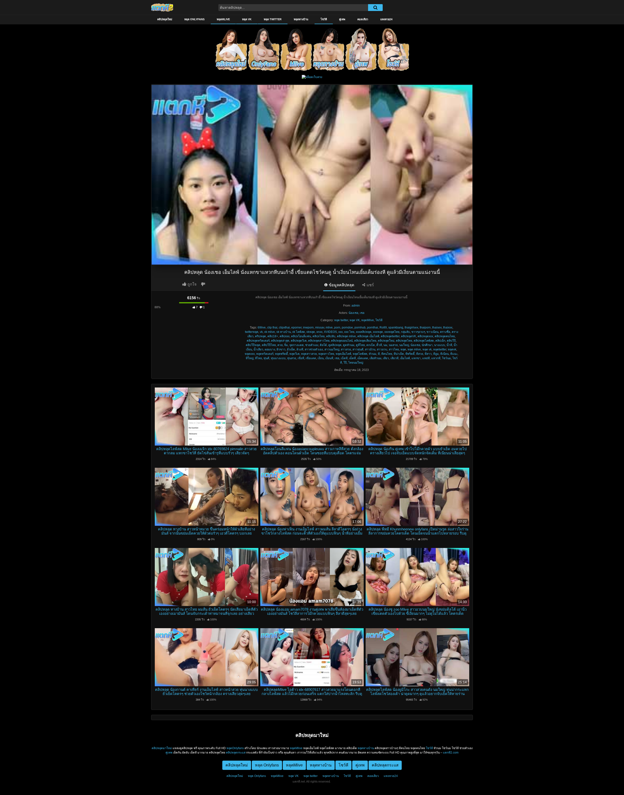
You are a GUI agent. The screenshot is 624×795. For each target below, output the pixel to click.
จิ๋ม (286, 345)
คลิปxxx (285, 336)
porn (337, 327)
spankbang (395, 327)
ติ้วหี (379, 345)
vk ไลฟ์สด (298, 332)
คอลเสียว (362, 19)
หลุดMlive (223, 19)
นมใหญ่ (404, 345)
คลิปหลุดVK (408, 336)
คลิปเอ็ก (440, 340)
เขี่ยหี (301, 358)
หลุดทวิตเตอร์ (264, 354)
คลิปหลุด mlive (346, 336)
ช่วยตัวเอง (311, 345)
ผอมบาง (270, 349)
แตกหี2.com (450, 752)
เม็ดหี (352, 358)
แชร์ (370, 285)
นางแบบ (439, 345)
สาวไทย (394, 349)
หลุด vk (427, 349)
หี (379, 354)
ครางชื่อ (445, 332)
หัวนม (372, 354)
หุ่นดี (266, 358)
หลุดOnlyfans (235, 748)
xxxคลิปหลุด (363, 332)
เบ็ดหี (344, 358)
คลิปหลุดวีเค (299, 340)
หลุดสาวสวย (309, 354)
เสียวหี (394, 358)
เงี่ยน (321, 358)
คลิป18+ (272, 336)
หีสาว (428, 354)
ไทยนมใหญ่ (355, 362)
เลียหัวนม (375, 358)
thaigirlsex (411, 327)
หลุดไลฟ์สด (360, 354)
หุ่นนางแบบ (278, 358)
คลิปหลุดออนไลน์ (342, 340)
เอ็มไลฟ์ (405, 358)
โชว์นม (446, 358)
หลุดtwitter (439, 349)
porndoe (347, 327)
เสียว (386, 358)
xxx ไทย (349, 332)
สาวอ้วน (370, 349)
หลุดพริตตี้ (281, 354)
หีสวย (419, 354)
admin (355, 305)
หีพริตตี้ (410, 354)
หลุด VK (247, 19)
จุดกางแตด (296, 345)
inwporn (308, 327)
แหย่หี (426, 358)
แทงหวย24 (386, 19)
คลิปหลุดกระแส (235, 752)
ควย (280, 345)
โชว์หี (324, 19)
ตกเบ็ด (370, 345)
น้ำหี (449, 345)
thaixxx (447, 327)
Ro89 (383, 327)
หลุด (403, 349)
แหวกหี (435, 358)
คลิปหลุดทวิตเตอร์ (258, 340)
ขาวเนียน (433, 332)
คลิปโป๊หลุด (253, 345)
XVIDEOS (330, 332)
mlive (329, 327)
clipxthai (284, 327)
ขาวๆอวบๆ (418, 332)
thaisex (437, 327)
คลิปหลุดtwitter (390, 336)
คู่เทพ (342, 19)
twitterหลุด (251, 332)
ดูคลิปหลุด (334, 345)
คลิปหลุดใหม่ (164, 19)
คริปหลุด (260, 336)
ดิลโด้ (323, 345)
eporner (296, 327)
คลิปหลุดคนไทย (445, 336)
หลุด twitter (273, 19)
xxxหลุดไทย (392, 332)
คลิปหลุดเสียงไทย (365, 340)
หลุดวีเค (294, 354)
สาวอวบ (382, 349)
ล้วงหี (299, 349)
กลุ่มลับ (405, 332)
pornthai (372, 327)
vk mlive (269, 332)
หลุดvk (452, 349)
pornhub (360, 327)
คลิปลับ (330, 336)
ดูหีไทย (360, 345)
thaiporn (425, 327)
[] (375, 7)
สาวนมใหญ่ (331, 349)
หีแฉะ (454, 354)
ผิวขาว (281, 349)
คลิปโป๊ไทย (269, 345)
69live (262, 327)
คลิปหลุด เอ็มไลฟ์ (368, 336)
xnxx (319, 332)
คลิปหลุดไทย (404, 340)
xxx (340, 332)
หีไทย (258, 358)
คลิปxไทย (318, 336)
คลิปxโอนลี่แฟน (301, 336)
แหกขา (416, 358)
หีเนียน (444, 354)
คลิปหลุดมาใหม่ (162, 748)
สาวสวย (346, 349)
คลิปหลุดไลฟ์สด (424, 340)
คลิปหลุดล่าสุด (280, 340)
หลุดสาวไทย (326, 354)
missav (319, 327)
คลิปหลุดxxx (425, 336)
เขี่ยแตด (311, 358)
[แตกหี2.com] (162, 7)
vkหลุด (310, 332)
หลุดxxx (250, 354)
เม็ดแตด (362, 358)
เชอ (362, 313)
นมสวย (393, 345)
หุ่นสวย (291, 358)
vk (261, 332)
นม (385, 345)
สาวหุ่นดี (357, 349)
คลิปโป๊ (451, 340)
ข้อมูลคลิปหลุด (341, 285)
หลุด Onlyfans (194, 19)
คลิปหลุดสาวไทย (319, 340)
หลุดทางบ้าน (301, 19)
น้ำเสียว (258, 349)
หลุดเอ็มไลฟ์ (343, 354)
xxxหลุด (378, 332)
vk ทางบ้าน (283, 332)
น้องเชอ (353, 313)
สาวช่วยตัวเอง (314, 349)
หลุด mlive (414, 349)
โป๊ (345, 362)
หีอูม (436, 354)
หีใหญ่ (250, 358)
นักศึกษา (427, 345)
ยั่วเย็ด (291, 349)
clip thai (272, 327)
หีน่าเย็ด (399, 354)
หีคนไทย (386, 354)
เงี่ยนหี (329, 358)
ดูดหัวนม (348, 345)
